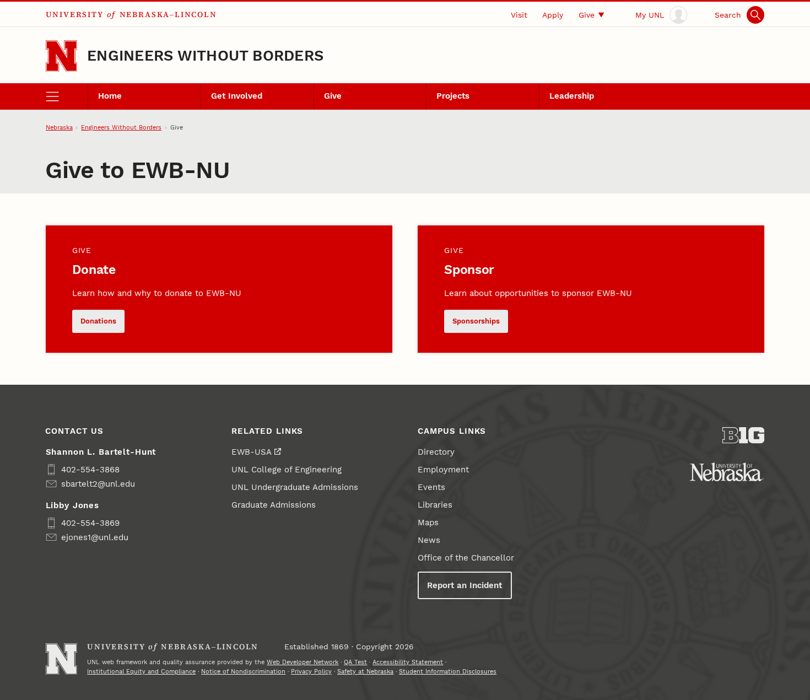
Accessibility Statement (407, 662)
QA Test (355, 662)
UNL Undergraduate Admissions (294, 487)
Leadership (571, 96)
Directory (436, 452)
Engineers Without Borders (205, 55)
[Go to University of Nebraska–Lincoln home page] (61, 56)
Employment (443, 470)
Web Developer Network (302, 662)
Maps (428, 522)
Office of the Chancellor (466, 558)
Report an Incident (464, 585)
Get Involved (236, 96)
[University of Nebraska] (726, 471)
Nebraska (59, 127)
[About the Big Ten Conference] (743, 435)
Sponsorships (476, 321)
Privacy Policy (311, 671)
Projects (452, 96)
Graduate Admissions (273, 505)
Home (110, 96)
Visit (519, 14)
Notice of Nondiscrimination (243, 671)
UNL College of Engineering (286, 470)
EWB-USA (251, 452)
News (429, 540)
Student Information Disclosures (447, 671)
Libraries (435, 505)
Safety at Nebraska (365, 671)
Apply (552, 14)
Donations (98, 321)
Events (431, 487)
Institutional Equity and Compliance (141, 671)
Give (587, 14)
